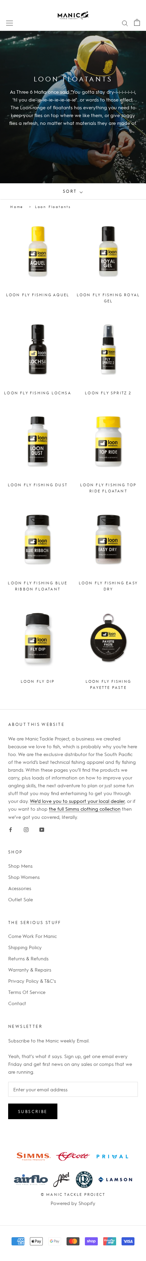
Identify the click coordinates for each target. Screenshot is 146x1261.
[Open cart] (137, 22)
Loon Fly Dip (38, 681)
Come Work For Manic (32, 936)
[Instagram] (26, 828)
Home (16, 206)
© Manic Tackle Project (73, 1194)
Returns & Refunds (28, 958)
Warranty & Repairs (29, 969)
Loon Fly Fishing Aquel (37, 294)
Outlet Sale (20, 899)
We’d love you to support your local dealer (77, 801)
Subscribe (33, 1111)
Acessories (19, 888)
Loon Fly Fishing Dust (38, 484)
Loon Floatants (53, 206)
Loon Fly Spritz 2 (108, 392)
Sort (70, 191)
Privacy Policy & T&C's (32, 981)
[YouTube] (41, 828)
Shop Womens (24, 877)
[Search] (125, 22)
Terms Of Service (26, 992)
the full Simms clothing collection (85, 809)
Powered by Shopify (73, 1203)
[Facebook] (10, 828)
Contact (17, 1003)
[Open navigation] (9, 22)
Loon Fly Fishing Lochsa (37, 392)
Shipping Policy (25, 947)
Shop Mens (20, 866)
